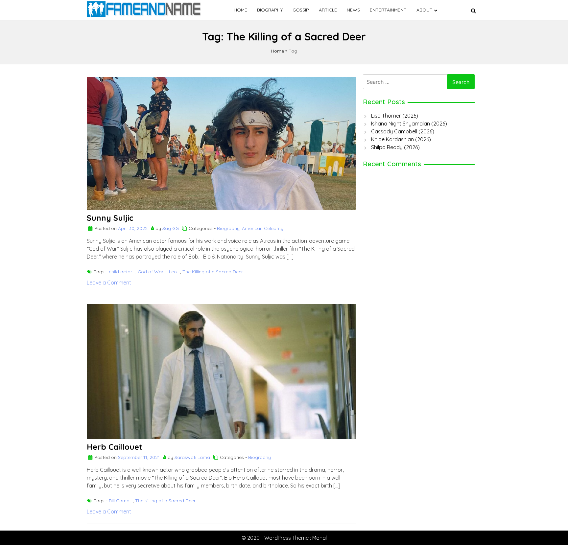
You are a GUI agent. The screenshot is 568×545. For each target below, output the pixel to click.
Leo (173, 272)
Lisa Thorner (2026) (394, 115)
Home (240, 10)
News (353, 10)
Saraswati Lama (192, 457)
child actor (120, 272)
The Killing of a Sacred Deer (212, 272)
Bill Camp (119, 501)
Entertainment (388, 10)
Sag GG (170, 228)
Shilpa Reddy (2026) (395, 147)
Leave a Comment (109, 282)
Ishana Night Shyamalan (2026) (409, 123)
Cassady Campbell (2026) (402, 131)
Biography (270, 10)
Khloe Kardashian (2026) (401, 139)
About (424, 10)
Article (328, 10)
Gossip (301, 10)
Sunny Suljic (110, 218)
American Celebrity (262, 228)
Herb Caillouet (114, 447)
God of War (150, 272)
